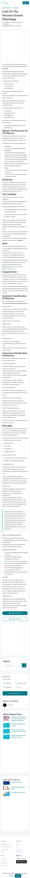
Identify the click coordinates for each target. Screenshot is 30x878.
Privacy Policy (4, 863)
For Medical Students (6, 844)
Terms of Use (4, 858)
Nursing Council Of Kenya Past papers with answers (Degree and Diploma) (18, 718)
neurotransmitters (10, 561)
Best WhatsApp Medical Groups (18, 724)
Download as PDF (16, 619)
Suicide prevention (16, 782)
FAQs (17, 846)
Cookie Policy (4, 865)
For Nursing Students (6, 846)
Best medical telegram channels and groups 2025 (18, 730)
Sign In (26, 2)
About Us (18, 844)
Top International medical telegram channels (18, 736)
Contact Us (19, 849)
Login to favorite (16, 613)
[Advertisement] (15, 48)
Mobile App (19, 851)
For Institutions (5, 849)
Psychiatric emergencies (18, 792)
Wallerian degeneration (8, 268)
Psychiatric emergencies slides (18, 787)
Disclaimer (3, 861)
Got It (18, 875)
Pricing (2, 851)
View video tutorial (14, 693)
